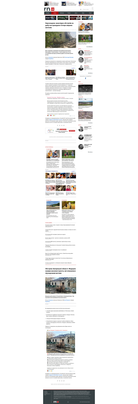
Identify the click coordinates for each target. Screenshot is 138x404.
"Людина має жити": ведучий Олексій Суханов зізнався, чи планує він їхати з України (60, 230)
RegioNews (51, 58)
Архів (45, 394)
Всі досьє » (90, 151)
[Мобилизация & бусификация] (62, 19)
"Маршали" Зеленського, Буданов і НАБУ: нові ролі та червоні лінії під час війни (88, 60)
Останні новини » (48, 222)
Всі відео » (90, 122)
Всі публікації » (90, 46)
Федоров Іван (67, 384)
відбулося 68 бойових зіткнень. (56, 119)
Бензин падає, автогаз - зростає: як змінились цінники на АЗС (57, 238)
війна (52, 384)
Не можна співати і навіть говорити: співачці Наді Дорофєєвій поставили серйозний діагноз (60, 225)
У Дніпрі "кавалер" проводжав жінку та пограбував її (56, 249)
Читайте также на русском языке (66, 29)
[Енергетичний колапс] (50, 19)
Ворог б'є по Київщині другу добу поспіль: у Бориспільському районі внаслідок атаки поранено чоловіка (59, 254)
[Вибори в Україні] (87, 19)
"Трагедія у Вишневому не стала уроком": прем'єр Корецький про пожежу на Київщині (60, 246)
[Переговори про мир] (75, 19)
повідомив (50, 57)
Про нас (45, 391)
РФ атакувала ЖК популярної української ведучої (55, 234)
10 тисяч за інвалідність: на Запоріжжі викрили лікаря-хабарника (58, 262)
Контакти (46, 392)
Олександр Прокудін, (69, 57)
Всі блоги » (90, 73)
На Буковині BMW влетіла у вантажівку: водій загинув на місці (58, 241)
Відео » (79, 81)
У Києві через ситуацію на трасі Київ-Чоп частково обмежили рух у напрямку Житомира (59, 259)
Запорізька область (61, 384)
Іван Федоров (67, 300)
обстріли (55, 384)
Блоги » (79, 48)
